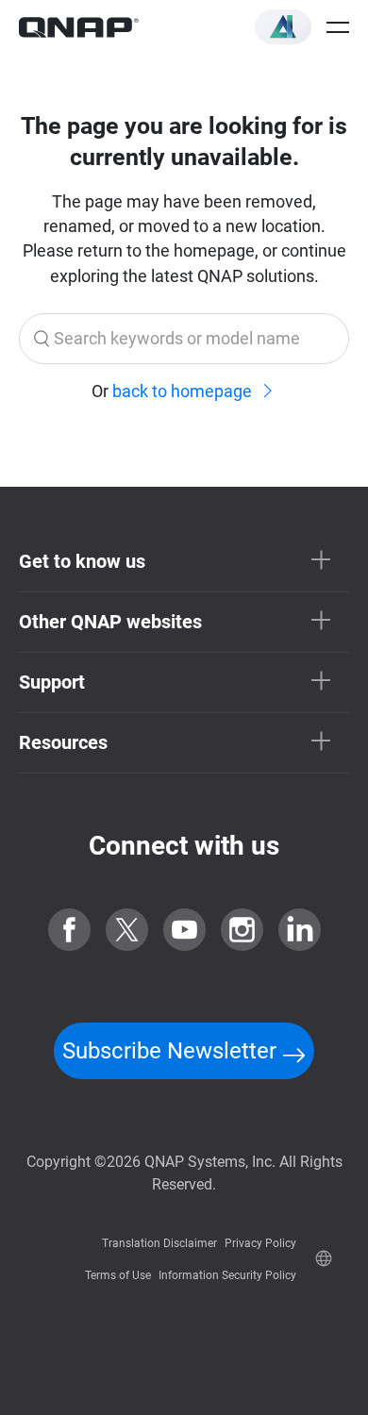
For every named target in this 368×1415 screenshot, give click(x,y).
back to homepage (182, 391)
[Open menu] (337, 27)
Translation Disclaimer (159, 1243)
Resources (63, 742)
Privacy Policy (260, 1243)
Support (52, 682)
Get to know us (82, 561)
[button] (283, 26)
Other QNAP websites (110, 621)
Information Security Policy (227, 1275)
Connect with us (184, 845)
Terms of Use (118, 1275)
